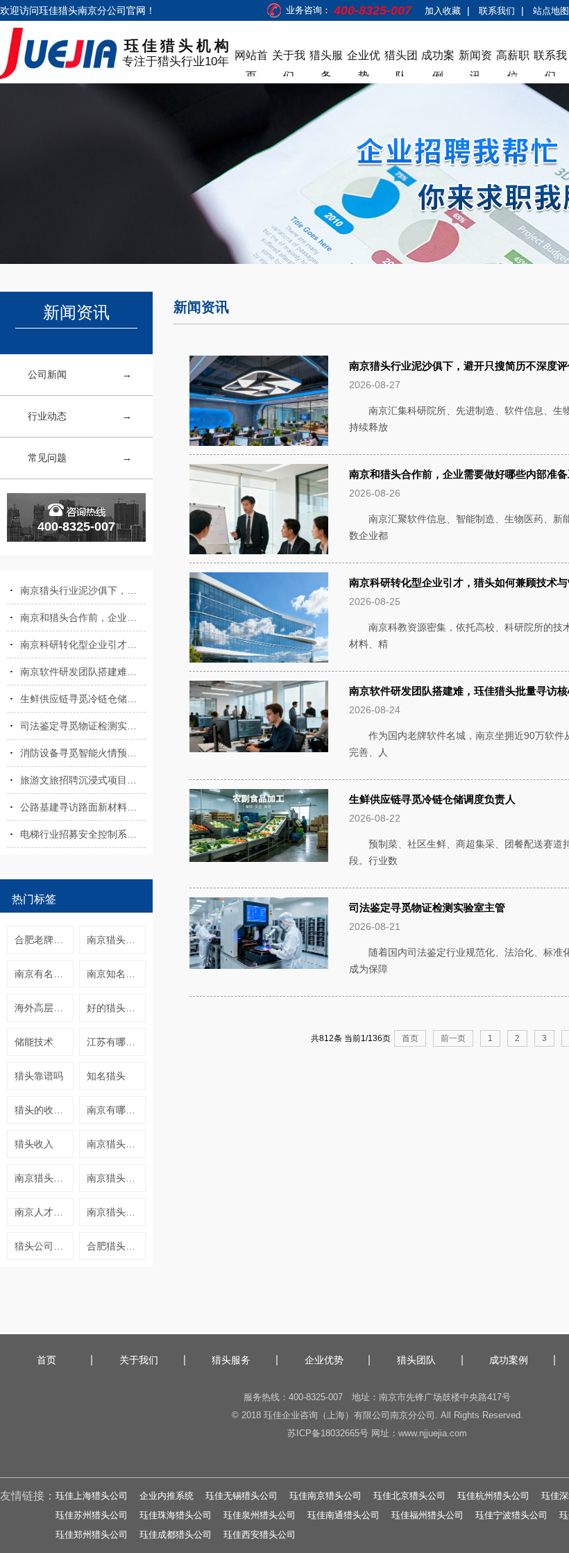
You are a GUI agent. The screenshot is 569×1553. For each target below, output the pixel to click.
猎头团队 (401, 57)
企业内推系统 (166, 1495)
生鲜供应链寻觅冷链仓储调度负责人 (83, 698)
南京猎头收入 (116, 939)
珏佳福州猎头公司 (427, 1515)
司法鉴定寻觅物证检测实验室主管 (83, 725)
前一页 (453, 1038)
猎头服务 (326, 57)
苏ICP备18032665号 (327, 1433)
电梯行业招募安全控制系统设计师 (83, 834)
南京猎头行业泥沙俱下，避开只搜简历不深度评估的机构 (83, 590)
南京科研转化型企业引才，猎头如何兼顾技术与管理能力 (83, 644)
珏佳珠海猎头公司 (175, 1515)
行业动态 (47, 416)
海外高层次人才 (44, 1007)
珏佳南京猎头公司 (325, 1495)
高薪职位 (512, 57)
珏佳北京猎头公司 (409, 1495)
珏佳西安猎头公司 (259, 1534)
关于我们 (288, 57)
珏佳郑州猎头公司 (92, 1534)
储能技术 (34, 1041)
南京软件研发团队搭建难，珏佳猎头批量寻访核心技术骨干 (83, 671)
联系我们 (497, 11)
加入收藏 (443, 11)
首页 (410, 1038)
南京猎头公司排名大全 (116, 1178)
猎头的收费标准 (44, 1109)
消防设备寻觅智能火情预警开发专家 (83, 752)
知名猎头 (106, 1075)
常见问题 (47, 457)
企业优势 (363, 57)
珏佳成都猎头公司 (175, 1534)
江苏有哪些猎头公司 (116, 1041)
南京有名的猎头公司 (44, 973)
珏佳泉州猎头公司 (259, 1515)
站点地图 (551, 11)
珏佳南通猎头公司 (343, 1515)
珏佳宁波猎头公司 (511, 1515)
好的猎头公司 (116, 1007)
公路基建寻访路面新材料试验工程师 (83, 807)
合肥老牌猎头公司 (44, 939)
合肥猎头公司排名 (116, 1246)
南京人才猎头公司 (44, 1212)
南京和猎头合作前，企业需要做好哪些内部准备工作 (83, 617)
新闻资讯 (475, 57)
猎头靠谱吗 (39, 1075)
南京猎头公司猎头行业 (116, 1212)
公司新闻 (47, 374)
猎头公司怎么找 (44, 1246)
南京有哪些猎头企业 (116, 1109)
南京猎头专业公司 (44, 1178)
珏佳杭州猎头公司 (493, 1495)
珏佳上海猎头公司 (92, 1495)
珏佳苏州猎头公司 (92, 1515)
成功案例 (438, 57)
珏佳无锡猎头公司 (241, 1495)
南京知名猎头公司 (116, 973)
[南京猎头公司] (59, 53)
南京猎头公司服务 (116, 1143)
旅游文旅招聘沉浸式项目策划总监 (83, 780)
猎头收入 (34, 1143)
